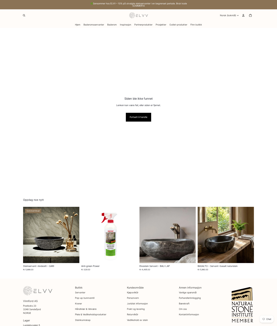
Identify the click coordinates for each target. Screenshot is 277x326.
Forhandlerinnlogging (190, 298)
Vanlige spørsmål (188, 292)
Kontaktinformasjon (189, 314)
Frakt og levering (136, 309)
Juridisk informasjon (137, 303)
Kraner (78, 303)
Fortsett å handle (138, 117)
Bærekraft (184, 303)
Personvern (133, 298)
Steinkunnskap (83, 320)
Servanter (80, 292)
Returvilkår (132, 314)
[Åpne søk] (24, 15)
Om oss (183, 309)
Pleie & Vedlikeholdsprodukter (90, 314)
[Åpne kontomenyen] (243, 15)
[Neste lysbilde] (74, 235)
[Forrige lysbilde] (28, 235)
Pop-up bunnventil (84, 298)
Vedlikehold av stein (137, 320)
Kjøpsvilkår (132, 292)
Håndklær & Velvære (86, 309)
